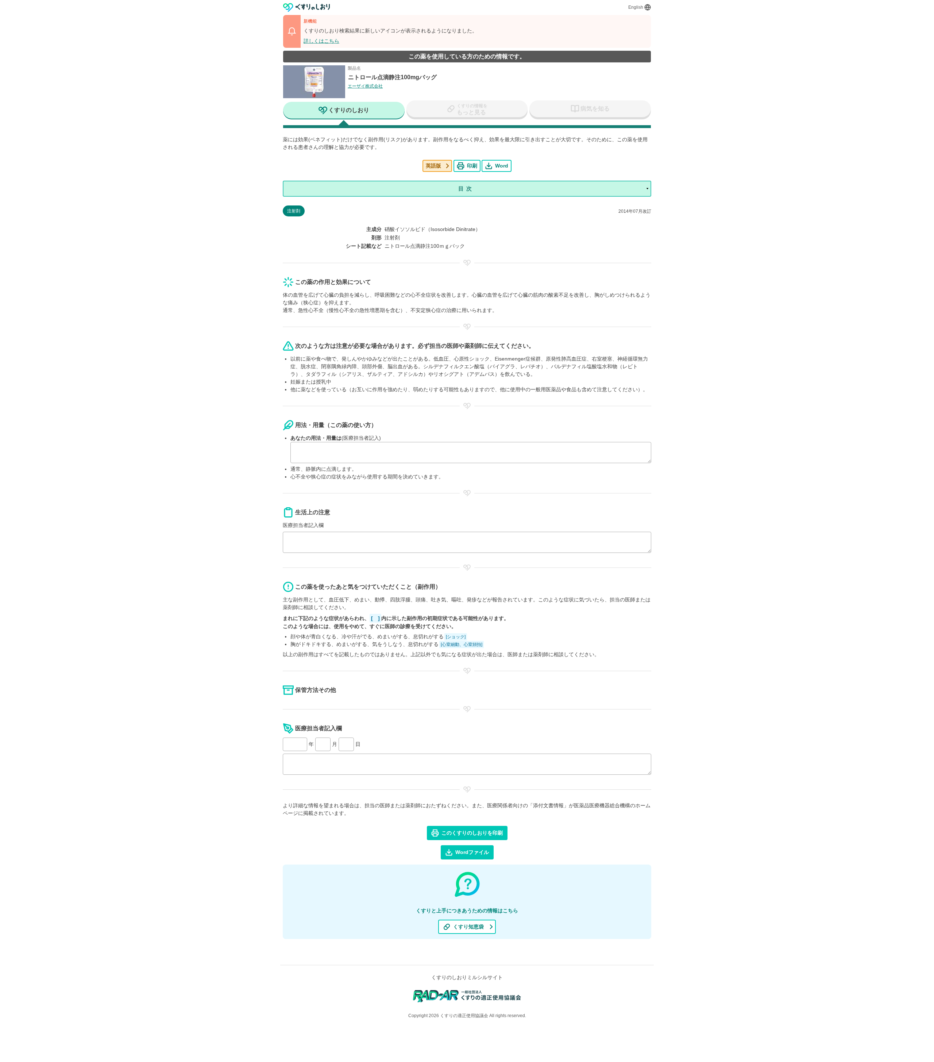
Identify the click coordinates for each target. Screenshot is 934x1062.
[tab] (344, 111)
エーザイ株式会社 (365, 86)
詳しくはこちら (321, 41)
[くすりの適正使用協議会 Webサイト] (467, 996)
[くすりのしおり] (306, 7)
